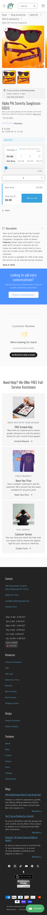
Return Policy (11, 691)
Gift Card (9, 674)
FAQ (7, 668)
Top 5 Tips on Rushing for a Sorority (19, 816)
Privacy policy (24, 909)
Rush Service (10, 697)
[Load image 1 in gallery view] (9, 77)
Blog (7, 749)
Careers (8, 755)
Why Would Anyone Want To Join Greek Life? (23, 794)
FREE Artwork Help (24, 427)
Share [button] (7, 210)
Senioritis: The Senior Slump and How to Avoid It (21, 839)
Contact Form (22, 548)
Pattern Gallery (11, 726)
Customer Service (23, 534)
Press (7, 767)
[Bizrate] (43, 913)
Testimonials (10, 779)
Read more (37, 114)
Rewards (8, 685)
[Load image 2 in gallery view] (23, 77)
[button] (3, 6)
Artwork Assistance (13, 662)
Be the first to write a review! (23, 355)
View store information (15, 97)
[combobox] (27, 6)
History (8, 761)
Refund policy (11, 909)
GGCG (11, 118)
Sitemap (8, 773)
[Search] (34, 6)
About (7, 743)
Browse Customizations (24, 295)
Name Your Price (23, 481)
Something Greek (19, 906)
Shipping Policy (12, 703)
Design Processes (12, 720)
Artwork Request (21, 441)
